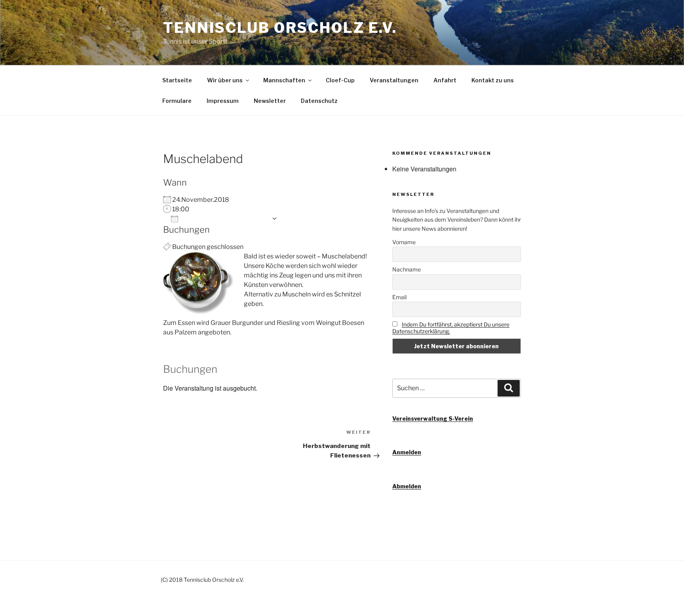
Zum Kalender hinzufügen (225, 218)
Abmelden (406, 486)
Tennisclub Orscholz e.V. (280, 27)
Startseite (177, 80)
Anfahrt (444, 80)
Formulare (177, 100)
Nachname (406, 269)
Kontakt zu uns (492, 80)
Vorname (404, 242)
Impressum (223, 100)
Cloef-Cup (340, 80)
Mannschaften (284, 80)
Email (399, 297)
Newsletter (270, 100)
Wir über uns (225, 80)
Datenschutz (319, 100)
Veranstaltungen (394, 80)
